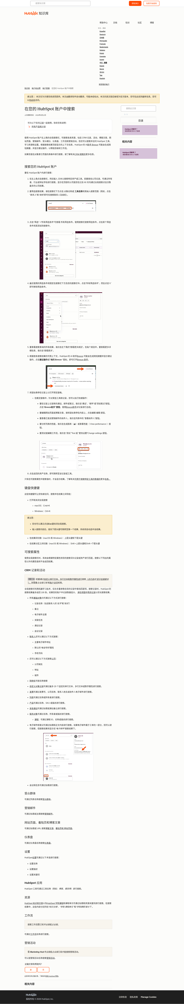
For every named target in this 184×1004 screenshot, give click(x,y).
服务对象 (34, 714)
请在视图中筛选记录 (86, 592)
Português (103, 41)
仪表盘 (48, 843)
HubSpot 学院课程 (55, 903)
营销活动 (51, 958)
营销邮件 (49, 814)
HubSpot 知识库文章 (34, 903)
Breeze (80, 356)
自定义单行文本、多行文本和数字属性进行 (63, 579)
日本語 (102, 38)
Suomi (102, 60)
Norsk (102, 69)
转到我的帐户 (104, 84)
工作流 (34, 934)
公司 (54, 659)
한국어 (102, 72)
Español (102, 31)
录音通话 (34, 708)
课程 (37, 719)
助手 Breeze (92, 145)
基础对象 (38, 598)
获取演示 (135, 3)
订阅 (42, 123)
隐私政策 (134, 997)
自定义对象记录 (37, 686)
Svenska (103, 56)
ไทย (101, 75)
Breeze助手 (71, 407)
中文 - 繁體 (103, 63)
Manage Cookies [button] (148, 997)
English (102, 78)
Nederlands (104, 47)
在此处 (32, 100)
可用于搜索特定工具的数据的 (88, 479)
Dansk (102, 66)
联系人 (33, 637)
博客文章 (50, 828)
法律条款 (123, 997)
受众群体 (47, 799)
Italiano (102, 50)
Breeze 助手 (82, 360)
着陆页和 (60, 828)
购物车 (33, 681)
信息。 (108, 479)
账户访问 (54, 583)
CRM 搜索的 (80, 154)
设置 (34, 858)
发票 (32, 692)
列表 (32, 697)
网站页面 (68, 828)
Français (103, 44)
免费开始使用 (151, 3)
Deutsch (103, 34)
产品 (32, 703)
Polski (102, 53)
